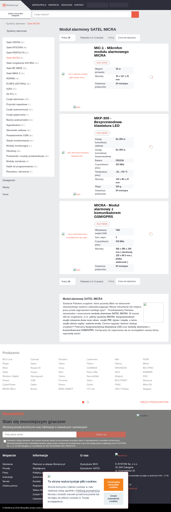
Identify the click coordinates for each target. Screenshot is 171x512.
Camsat (35, 359)
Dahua (118, 363)
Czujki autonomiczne (19, 109)
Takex (62, 363)
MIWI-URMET (66, 389)
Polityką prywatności (88, 490)
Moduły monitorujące (19, 145)
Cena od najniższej (127, 38)
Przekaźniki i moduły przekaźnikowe (27, 156)
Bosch (34, 389)
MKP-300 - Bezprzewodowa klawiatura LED (108, 121)
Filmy (5, 472)
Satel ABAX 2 (15, 73)
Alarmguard (37, 376)
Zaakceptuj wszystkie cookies (114, 485)
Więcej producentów (154, 402)
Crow (61, 367)
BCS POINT (121, 380)
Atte (117, 359)
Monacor (147, 380)
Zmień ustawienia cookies (113, 498)
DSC (145, 376)
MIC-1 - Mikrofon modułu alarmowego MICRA (111, 51)
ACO (117, 372)
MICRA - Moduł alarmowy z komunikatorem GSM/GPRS (107, 210)
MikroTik (147, 384)
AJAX (11, 88)
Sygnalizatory (15, 125)
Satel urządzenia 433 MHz (22, 63)
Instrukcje (8, 477)
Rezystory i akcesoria (19, 171)
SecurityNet (93, 376)
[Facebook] (161, 455)
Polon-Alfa (92, 372)
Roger (6, 363)
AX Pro (11, 94)
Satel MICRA (14, 57)
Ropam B (35, 367)
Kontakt (79, 5)
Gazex (34, 372)
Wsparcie (53, 5)
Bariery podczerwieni (19, 119)
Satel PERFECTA (17, 52)
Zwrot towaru (40, 477)
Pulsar (6, 380)
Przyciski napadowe (18, 104)
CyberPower (9, 384)
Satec (34, 363)
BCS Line (7, 359)
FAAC (118, 384)
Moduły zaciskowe (17, 161)
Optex (34, 384)
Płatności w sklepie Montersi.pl (49, 464)
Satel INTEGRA (16, 47)
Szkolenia (66, 5)
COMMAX (92, 367)
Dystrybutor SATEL (90, 468)
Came (62, 376)
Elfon (5, 367)
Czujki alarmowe (17, 99)
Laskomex (92, 359)
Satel (5, 372)
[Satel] (76, 106)
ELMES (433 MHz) (18, 83)
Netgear (147, 389)
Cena (5, 194)
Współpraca (39, 5)
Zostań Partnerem (42, 494)
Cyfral (90, 384)
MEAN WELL (9, 389)
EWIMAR (147, 372)
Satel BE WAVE (16, 68)
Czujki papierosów (17, 114)
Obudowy (13, 151)
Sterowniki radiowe (18, 130)
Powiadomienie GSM (19, 135)
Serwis (6, 481)
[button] (83, 402)
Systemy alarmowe (17, 31)
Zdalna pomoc (10, 485)
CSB (33, 380)
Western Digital (11, 376)
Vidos (90, 380)
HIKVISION (121, 367)
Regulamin (38, 485)
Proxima (63, 380)
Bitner (146, 363)
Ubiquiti (119, 376)
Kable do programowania (21, 166)
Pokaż (66, 38)
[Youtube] (166, 455)
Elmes (62, 384)
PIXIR (146, 359)
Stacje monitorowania (20, 140)
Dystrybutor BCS (89, 464)
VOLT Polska (122, 389)
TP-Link (91, 389)
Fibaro (90, 363)
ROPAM (12, 78)
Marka (6, 187)
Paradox (63, 359)
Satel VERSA (15, 42)
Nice (61, 372)
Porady (6, 468)
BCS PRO (148, 367)
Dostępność (9, 180)
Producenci (11, 353)
